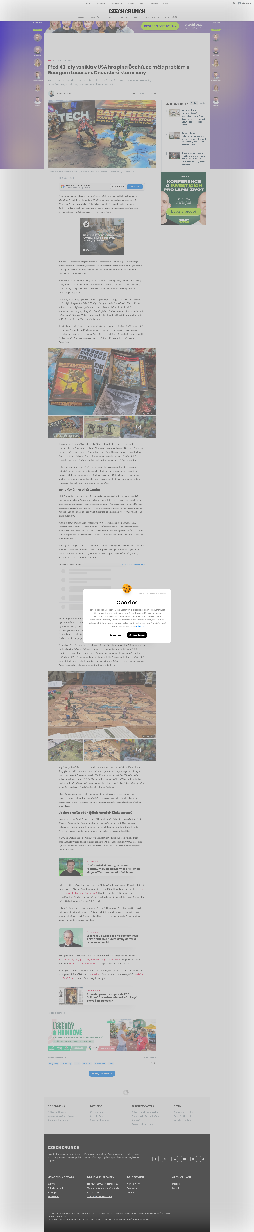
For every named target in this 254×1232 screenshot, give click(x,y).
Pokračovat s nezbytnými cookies (152, 594)
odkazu (140, 626)
